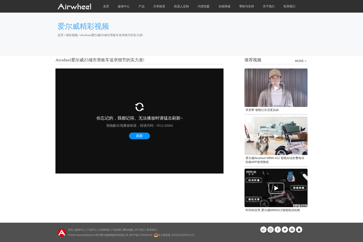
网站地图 (128, 229)
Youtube (292, 229)
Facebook (278, 229)
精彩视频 (72, 35)
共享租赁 (159, 6)
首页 (106, 6)
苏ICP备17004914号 (141, 235)
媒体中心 (80, 229)
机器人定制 (181, 6)
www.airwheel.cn (86, 235)
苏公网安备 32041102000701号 (176, 235)
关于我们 (140, 229)
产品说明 (116, 229)
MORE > (300, 61)
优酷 (270, 229)
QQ (299, 229)
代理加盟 (203, 6)
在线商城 (104, 229)
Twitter (285, 229)
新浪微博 (263, 229)
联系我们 (289, 6)
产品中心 (92, 229)
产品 (142, 6)
